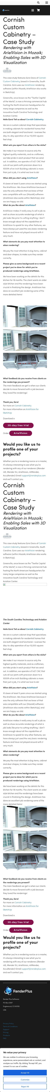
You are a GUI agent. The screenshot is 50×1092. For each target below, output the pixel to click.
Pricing (5, 1032)
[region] (25, 1070)
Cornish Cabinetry (34, 119)
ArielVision (30, 84)
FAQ (4, 1038)
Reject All (25, 1086)
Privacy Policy (8, 1023)
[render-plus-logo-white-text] (6, 10)
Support (6, 1029)
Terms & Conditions (10, 1026)
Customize (25, 1079)
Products (6, 1035)
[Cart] (38, 10)
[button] (38, 2)
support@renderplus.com (34, 475)
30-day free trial (18, 425)
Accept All (25, 1072)
